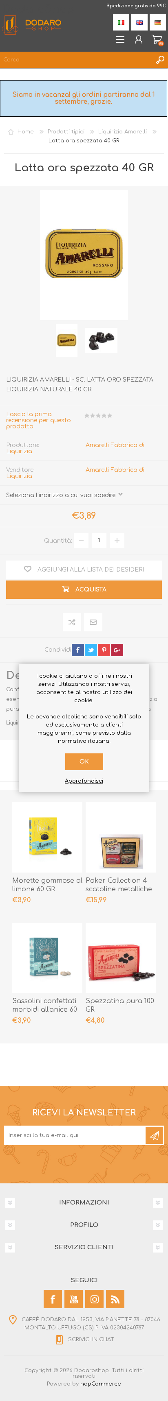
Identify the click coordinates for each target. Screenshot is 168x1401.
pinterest (104, 650)
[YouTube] (73, 1299)
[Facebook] (53, 1299)
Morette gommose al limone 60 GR (47, 885)
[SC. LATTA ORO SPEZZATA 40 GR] (67, 340)
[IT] (121, 22)
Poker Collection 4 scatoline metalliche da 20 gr (119, 889)
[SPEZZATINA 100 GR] (121, 958)
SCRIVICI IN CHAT (91, 1339)
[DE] (158, 22)
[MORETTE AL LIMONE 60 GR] (47, 837)
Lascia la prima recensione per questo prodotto (38, 420)
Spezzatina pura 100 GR (120, 1005)
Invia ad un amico (93, 622)
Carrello (157, 39)
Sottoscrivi (154, 1135)
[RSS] (115, 1299)
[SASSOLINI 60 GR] (47, 958)
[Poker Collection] (121, 837)
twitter (91, 650)
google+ (117, 650)
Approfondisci (84, 781)
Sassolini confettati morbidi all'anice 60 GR (44, 1009)
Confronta (72, 622)
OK (84, 762)
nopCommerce (100, 1384)
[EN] (139, 22)
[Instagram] (94, 1299)
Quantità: (58, 540)
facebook (78, 650)
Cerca (160, 60)
